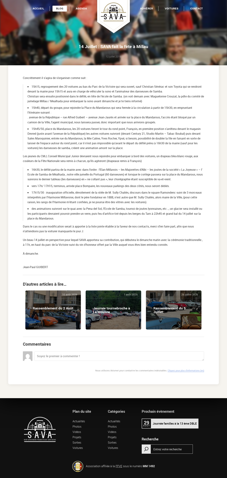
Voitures (171, 8)
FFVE (119, 466)
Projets (77, 437)
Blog (59, 8)
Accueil (38, 8)
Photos (77, 426)
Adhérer (146, 8)
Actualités (79, 421)
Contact (196, 8)
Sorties (77, 442)
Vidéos (77, 432)
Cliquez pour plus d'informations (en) (186, 370)
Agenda (81, 8)
